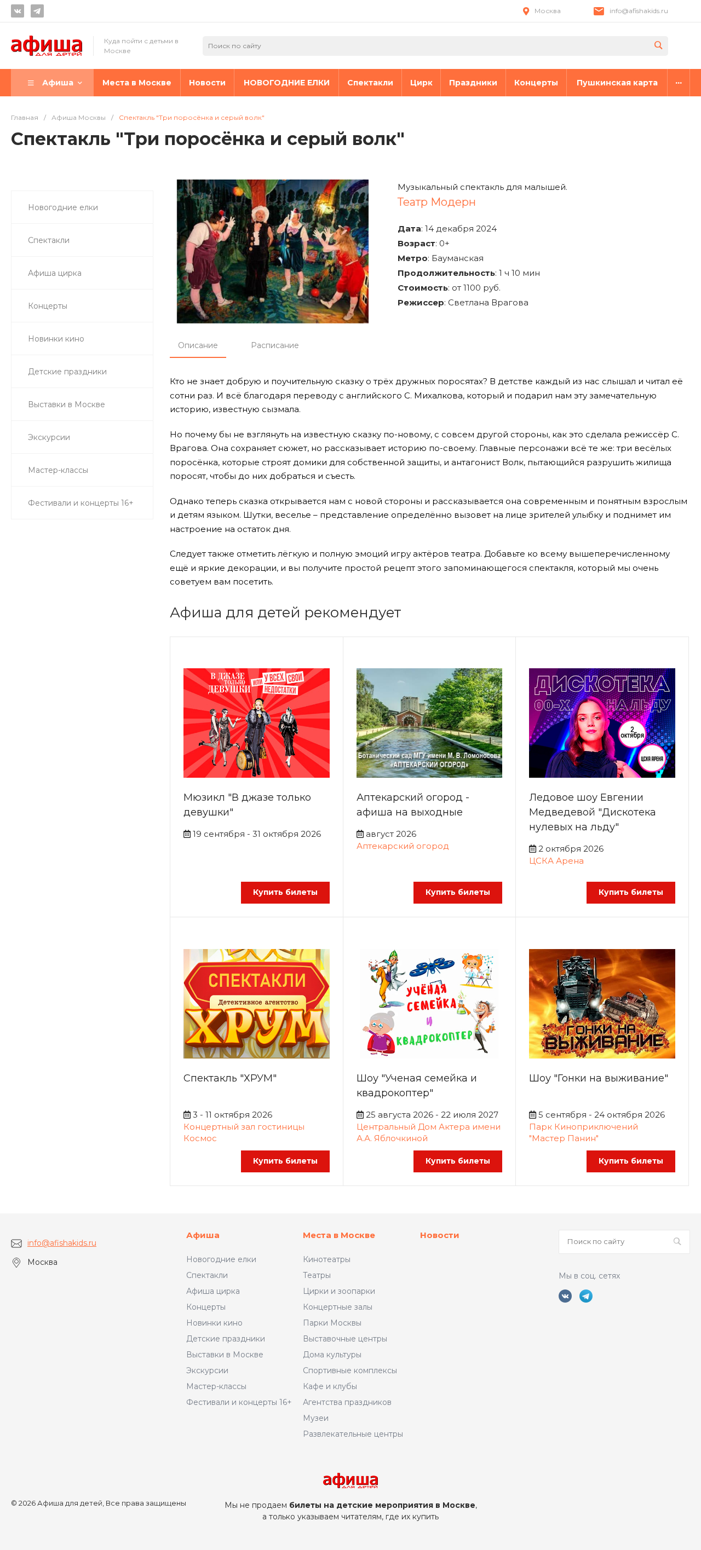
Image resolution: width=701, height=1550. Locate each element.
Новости (439, 1235)
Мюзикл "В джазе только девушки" (247, 804)
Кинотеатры (326, 1259)
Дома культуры (332, 1355)
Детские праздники (225, 1339)
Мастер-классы (216, 1386)
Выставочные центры (345, 1339)
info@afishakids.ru (639, 11)
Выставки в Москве (224, 1355)
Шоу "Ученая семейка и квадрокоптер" (417, 1085)
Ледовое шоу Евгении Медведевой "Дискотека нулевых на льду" (592, 812)
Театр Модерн (437, 202)
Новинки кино (214, 1323)
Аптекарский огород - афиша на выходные (413, 804)
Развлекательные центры (353, 1434)
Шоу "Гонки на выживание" (598, 1078)
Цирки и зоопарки (339, 1291)
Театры (317, 1275)
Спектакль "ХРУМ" (230, 1078)
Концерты (206, 1307)
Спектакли (207, 1275)
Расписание (275, 345)
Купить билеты (285, 892)
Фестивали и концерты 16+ (239, 1402)
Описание (198, 345)
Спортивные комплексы (350, 1370)
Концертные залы (337, 1307)
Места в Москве (339, 1235)
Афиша (203, 1235)
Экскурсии (207, 1370)
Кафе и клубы (330, 1386)
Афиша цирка (213, 1291)
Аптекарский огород (403, 846)
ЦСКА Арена (556, 860)
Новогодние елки (221, 1259)
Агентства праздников (347, 1402)
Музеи (316, 1418)
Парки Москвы (332, 1323)
